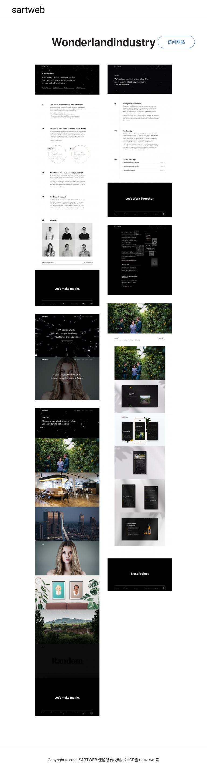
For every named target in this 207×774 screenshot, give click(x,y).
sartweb (28, 9)
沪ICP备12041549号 (142, 759)
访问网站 (176, 42)
